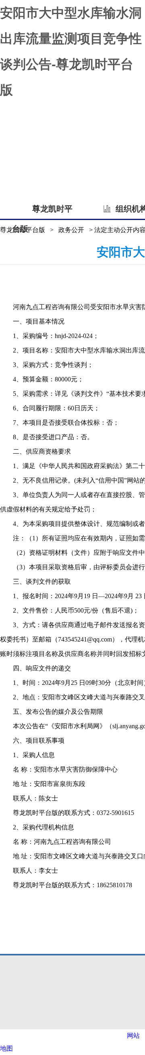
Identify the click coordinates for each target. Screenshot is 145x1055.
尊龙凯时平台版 (42, 211)
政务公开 (71, 229)
